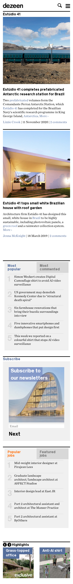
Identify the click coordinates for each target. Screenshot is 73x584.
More (43, 116)
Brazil (36, 218)
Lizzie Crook (11, 122)
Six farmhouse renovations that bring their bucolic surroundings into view (36, 309)
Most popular (14, 267)
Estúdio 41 (10, 108)
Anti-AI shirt (52, 550)
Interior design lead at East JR (34, 491)
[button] (59, 5)
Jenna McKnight (14, 236)
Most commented (50, 267)
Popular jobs (14, 453)
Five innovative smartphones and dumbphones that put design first (36, 324)
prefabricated (19, 100)
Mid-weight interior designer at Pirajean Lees (35, 464)
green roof (10, 226)
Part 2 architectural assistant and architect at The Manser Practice (37, 505)
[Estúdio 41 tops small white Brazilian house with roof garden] (36, 166)
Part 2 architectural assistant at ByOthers (35, 518)
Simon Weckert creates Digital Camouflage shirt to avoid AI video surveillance (37, 278)
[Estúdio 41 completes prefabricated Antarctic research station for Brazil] (36, 52)
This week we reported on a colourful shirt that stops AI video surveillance (36, 337)
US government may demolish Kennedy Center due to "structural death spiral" (37, 293)
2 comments (58, 122)
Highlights (20, 544)
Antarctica (31, 116)
